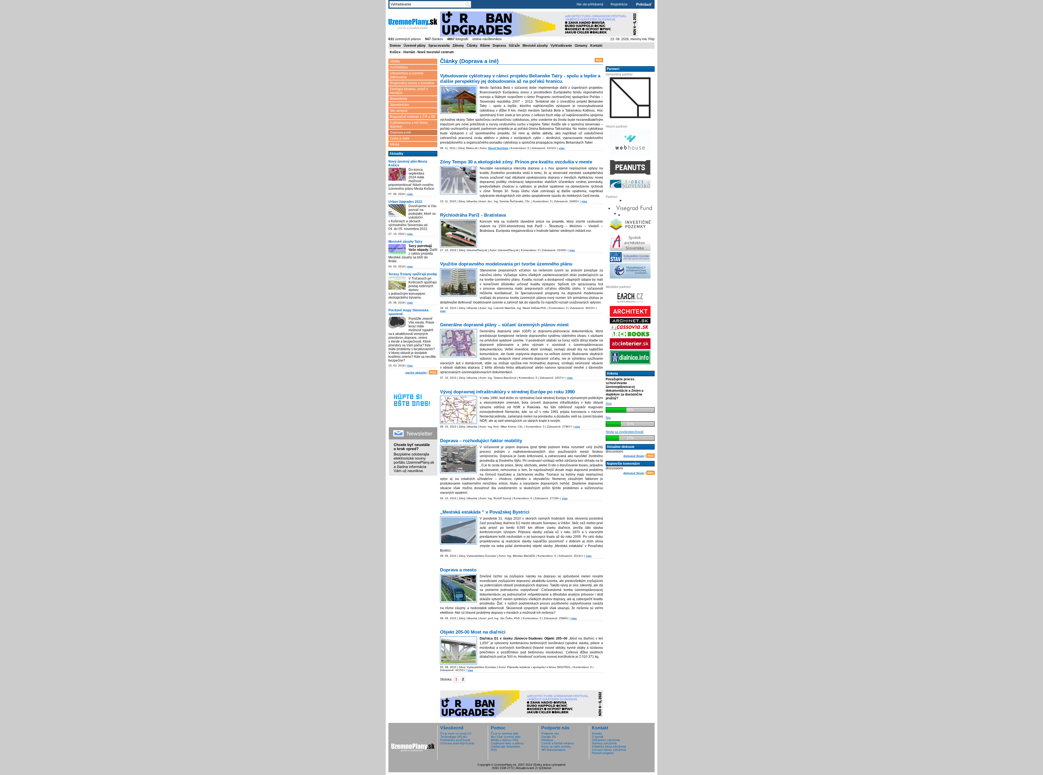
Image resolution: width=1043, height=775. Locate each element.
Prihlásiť (644, 4)
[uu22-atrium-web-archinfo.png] (397, 210)
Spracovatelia (439, 46)
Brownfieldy (398, 99)
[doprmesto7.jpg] (458, 588)
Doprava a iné (400, 132)
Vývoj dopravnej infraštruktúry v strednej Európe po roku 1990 (507, 391)
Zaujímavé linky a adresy (507, 743)
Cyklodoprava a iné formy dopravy (409, 124)
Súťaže (514, 46)
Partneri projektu (603, 753)
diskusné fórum (633, 455)
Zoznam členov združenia (609, 749)
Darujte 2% (548, 736)
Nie (608, 418)
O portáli (597, 736)
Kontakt (596, 46)
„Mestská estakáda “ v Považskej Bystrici (484, 512)
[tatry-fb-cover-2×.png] (397, 249)
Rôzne (485, 46)
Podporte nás (550, 733)
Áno (609, 404)
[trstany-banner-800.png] (397, 283)
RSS (433, 372)
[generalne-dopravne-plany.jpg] (458, 343)
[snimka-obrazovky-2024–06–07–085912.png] (397, 174)
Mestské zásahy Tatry (405, 241)
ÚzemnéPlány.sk (401, 13)
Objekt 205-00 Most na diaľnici (472, 632)
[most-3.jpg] (458, 650)
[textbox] (428, 4)
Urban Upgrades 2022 (405, 202)
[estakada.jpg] (458, 530)
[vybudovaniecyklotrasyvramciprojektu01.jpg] (458, 100)
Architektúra (399, 67)
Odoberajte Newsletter (505, 746)
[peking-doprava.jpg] (458, 459)
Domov (395, 46)
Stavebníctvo (399, 105)
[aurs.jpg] (458, 410)
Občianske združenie (606, 740)
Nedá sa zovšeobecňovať (625, 432)
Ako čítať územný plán (505, 736)
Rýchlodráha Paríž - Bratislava (473, 215)
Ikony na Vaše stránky (556, 746)
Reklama (547, 740)
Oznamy (581, 46)
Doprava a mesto (458, 569)
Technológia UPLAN (453, 736)
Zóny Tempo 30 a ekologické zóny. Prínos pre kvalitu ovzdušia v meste (516, 162)
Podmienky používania (455, 740)
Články (472, 46)
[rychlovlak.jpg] (458, 233)
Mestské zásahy (535, 46)
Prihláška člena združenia (609, 746)
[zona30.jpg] (458, 180)
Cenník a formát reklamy (557, 743)
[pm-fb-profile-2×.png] (397, 323)
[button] (463, 679)
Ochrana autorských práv (457, 743)
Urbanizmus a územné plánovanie (406, 75)
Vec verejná (398, 111)
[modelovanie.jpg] (458, 282)
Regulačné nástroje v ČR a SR (412, 117)
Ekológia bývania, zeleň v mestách (409, 91)
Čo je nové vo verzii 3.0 (455, 733)
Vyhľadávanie (561, 46)
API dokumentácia (553, 749)
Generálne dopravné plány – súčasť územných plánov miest (504, 324)
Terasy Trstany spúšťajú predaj (412, 274)
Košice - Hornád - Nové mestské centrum (422, 52)
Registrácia (619, 4)
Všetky (395, 61)
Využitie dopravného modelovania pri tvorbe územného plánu (506, 264)
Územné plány (415, 46)
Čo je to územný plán (505, 733)
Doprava (499, 46)
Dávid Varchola (498, 148)
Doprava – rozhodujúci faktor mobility (481, 440)
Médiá (394, 144)
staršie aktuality (416, 372)
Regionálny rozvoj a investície (412, 83)
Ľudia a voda (399, 138)
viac (410, 193)
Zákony (458, 46)
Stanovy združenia (604, 743)
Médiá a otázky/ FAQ (505, 740)
